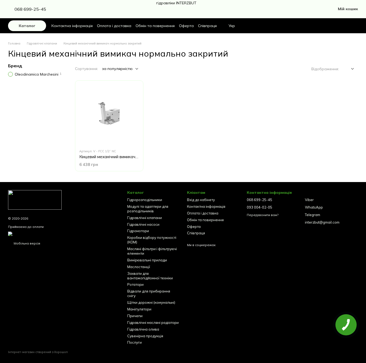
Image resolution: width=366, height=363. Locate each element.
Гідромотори (138, 231)
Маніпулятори (139, 309)
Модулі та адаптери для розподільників (147, 208)
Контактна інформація (72, 25)
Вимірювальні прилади (147, 260)
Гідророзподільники (144, 200)
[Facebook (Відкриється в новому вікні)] (70, 9)
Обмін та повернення (155, 25)
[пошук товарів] (332, 26)
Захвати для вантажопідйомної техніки (150, 275)
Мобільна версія (26, 243)
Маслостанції (138, 267)
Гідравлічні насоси (143, 224)
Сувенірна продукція (145, 336)
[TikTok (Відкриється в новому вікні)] (76, 9)
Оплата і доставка (114, 25)
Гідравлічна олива (143, 329)
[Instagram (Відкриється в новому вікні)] (64, 9)
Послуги (134, 342)
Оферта (186, 25)
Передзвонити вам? (262, 215)
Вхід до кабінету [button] (201, 200)
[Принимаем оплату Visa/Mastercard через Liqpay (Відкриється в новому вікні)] (50, 233)
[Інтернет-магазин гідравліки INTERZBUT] (35, 199)
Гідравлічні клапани (144, 218)
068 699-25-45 (30, 9)
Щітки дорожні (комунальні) (151, 302)
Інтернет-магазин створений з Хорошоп (38, 352)
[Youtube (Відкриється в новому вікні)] (83, 9)
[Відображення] (348, 69)
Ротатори (135, 284)
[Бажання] (344, 25)
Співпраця (207, 25)
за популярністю (117, 68)
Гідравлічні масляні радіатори (153, 322)
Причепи (135, 316)
